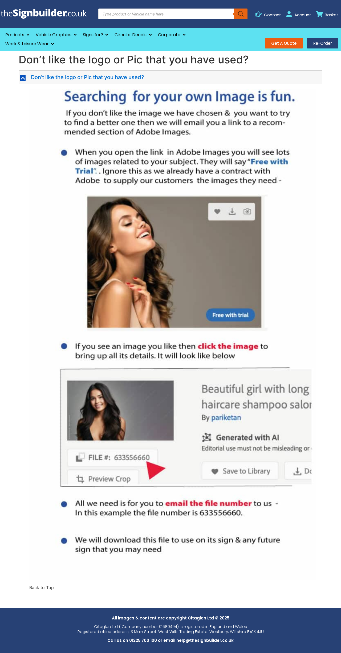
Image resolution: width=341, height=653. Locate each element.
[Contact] (258, 14)
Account (302, 15)
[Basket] (319, 14)
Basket (331, 15)
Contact (272, 15)
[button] (18, 34)
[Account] (289, 14)
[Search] (240, 14)
